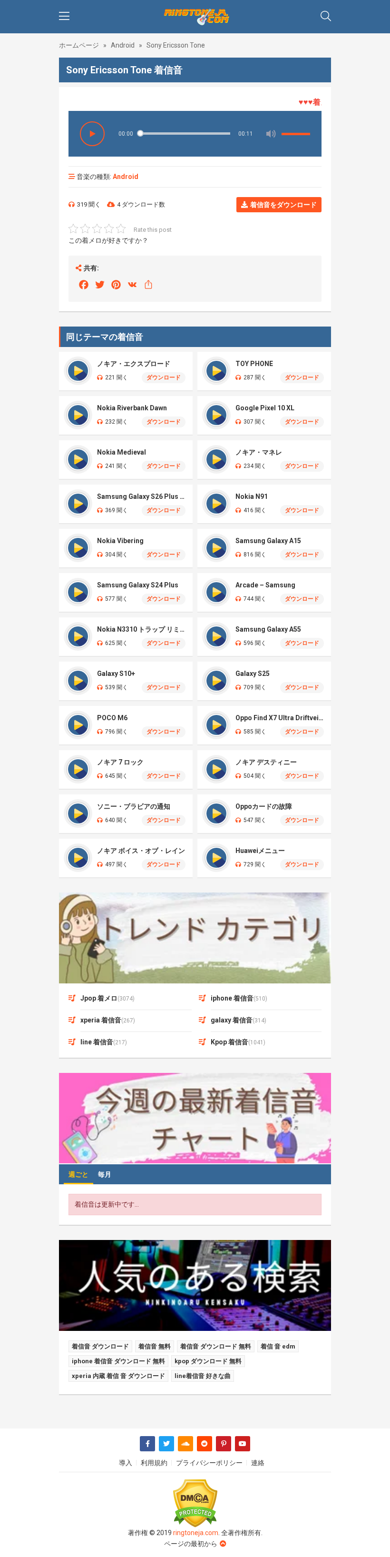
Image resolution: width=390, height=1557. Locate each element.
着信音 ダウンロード (100, 1346)
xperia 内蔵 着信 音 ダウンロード (118, 1375)
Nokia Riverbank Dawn (132, 408)
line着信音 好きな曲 (203, 1375)
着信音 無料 (154, 1346)
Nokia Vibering (120, 541)
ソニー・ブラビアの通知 (133, 806)
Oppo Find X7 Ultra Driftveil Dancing (279, 718)
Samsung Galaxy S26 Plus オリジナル (141, 496)
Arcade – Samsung (265, 585)
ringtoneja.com (195, 1533)
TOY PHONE (254, 363)
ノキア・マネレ (258, 452)
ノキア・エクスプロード (133, 363)
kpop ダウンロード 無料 (208, 1361)
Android (123, 45)
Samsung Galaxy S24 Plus (137, 585)
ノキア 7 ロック (120, 762)
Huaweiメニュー (260, 850)
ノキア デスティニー (266, 762)
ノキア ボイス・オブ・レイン (141, 850)
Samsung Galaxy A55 (268, 629)
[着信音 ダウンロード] (195, 16)
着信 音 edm (278, 1346)
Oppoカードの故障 (263, 806)
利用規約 (154, 1463)
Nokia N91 (251, 496)
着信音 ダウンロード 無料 (215, 1346)
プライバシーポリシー (209, 1463)
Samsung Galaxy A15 (268, 541)
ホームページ (79, 45)
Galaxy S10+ (116, 673)
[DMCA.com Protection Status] (195, 1503)
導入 (125, 1463)
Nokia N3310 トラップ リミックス (141, 629)
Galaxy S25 (252, 673)
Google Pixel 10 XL (264, 408)
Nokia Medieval (121, 452)
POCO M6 (112, 718)
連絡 (257, 1463)
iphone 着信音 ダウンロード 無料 (118, 1361)
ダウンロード (163, 377)
